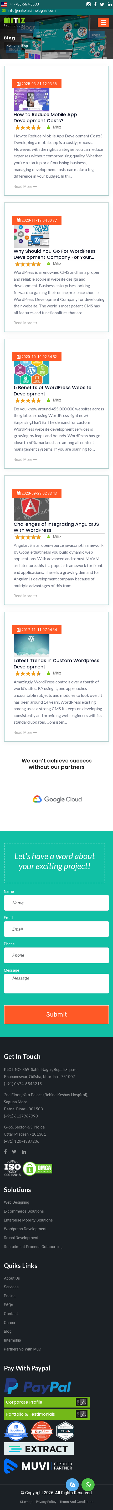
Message (11, 970)
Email (8, 918)
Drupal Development (21, 1237)
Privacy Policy (46, 1502)
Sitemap (26, 1502)
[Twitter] (102, 4)
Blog (8, 1331)
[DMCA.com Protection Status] (37, 1168)
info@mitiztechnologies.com (32, 10)
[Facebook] (95, 4)
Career (10, 1322)
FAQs (8, 1304)
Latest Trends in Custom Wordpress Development (56, 663)
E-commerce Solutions (24, 1211)
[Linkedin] (110, 4)
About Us (12, 1278)
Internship (12, 1340)
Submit (56, 1014)
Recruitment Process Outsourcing (33, 1246)
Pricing (10, 1295)
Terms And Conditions (76, 1502)
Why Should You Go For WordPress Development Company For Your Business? (55, 257)
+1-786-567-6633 (24, 4)
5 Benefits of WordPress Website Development (52, 390)
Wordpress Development (25, 1228)
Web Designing (16, 1202)
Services (11, 1287)
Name (9, 891)
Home (11, 46)
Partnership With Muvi (22, 1349)
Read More (23, 186)
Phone (9, 944)
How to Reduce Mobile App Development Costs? (45, 117)
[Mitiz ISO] (12, 1168)
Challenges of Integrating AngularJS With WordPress (56, 527)
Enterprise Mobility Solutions (28, 1220)
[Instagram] (88, 4)
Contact (11, 1313)
